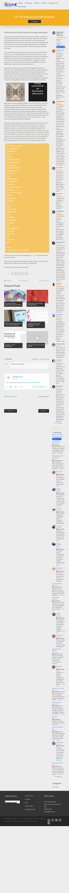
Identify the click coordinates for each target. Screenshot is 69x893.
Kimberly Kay (59, 386)
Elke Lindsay (59, 471)
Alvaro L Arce (59, 193)
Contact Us (44, 3)
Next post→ (43, 410)
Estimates (42, 818)
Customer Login (22, 6)
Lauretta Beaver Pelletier (56, 649)
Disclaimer (36, 818)
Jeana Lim (54, 716)
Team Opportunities (30, 809)
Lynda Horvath (60, 50)
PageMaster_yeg (17, 377)
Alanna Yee (59, 283)
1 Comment (34, 21)
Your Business (28, 3)
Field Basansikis (56, 442)
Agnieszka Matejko (61, 242)
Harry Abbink (59, 568)
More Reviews (58, 776)
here (15, 257)
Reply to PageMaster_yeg (40, 387)
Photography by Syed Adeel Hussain (57, 456)
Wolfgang (8, 280)
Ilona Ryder (59, 526)
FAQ (26, 802)
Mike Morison (59, 742)
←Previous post (10, 410)
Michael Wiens (55, 597)
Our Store (27, 799)
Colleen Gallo (59, 314)
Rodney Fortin (60, 635)
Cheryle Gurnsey (58, 613)
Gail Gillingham (60, 211)
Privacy (20, 818)
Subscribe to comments (44, 396)
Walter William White (57, 763)
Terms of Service (27, 818)
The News (36, 3)
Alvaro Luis (59, 508)
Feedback (14, 818)
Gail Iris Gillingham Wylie (59, 544)
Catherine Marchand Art (57, 727)
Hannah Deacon (60, 101)
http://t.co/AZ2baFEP (34, 382)
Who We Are (7, 818)
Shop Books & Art (53, 3)
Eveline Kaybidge (56, 702)
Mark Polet (59, 666)
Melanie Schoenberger (58, 688)
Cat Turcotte (59, 167)
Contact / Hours (29, 796)
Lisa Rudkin (59, 360)
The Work (20, 3)
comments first (44, 359)
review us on (60, 46)
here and (34, 255)
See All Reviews (58, 423)
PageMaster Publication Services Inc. (59, 33)
